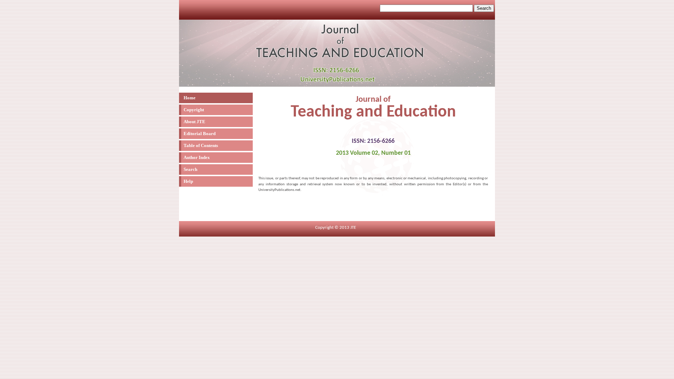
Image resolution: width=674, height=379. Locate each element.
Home (190, 97)
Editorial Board (200, 133)
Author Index (197, 157)
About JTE (194, 121)
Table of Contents (201, 145)
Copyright (194, 109)
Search (190, 169)
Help (188, 181)
